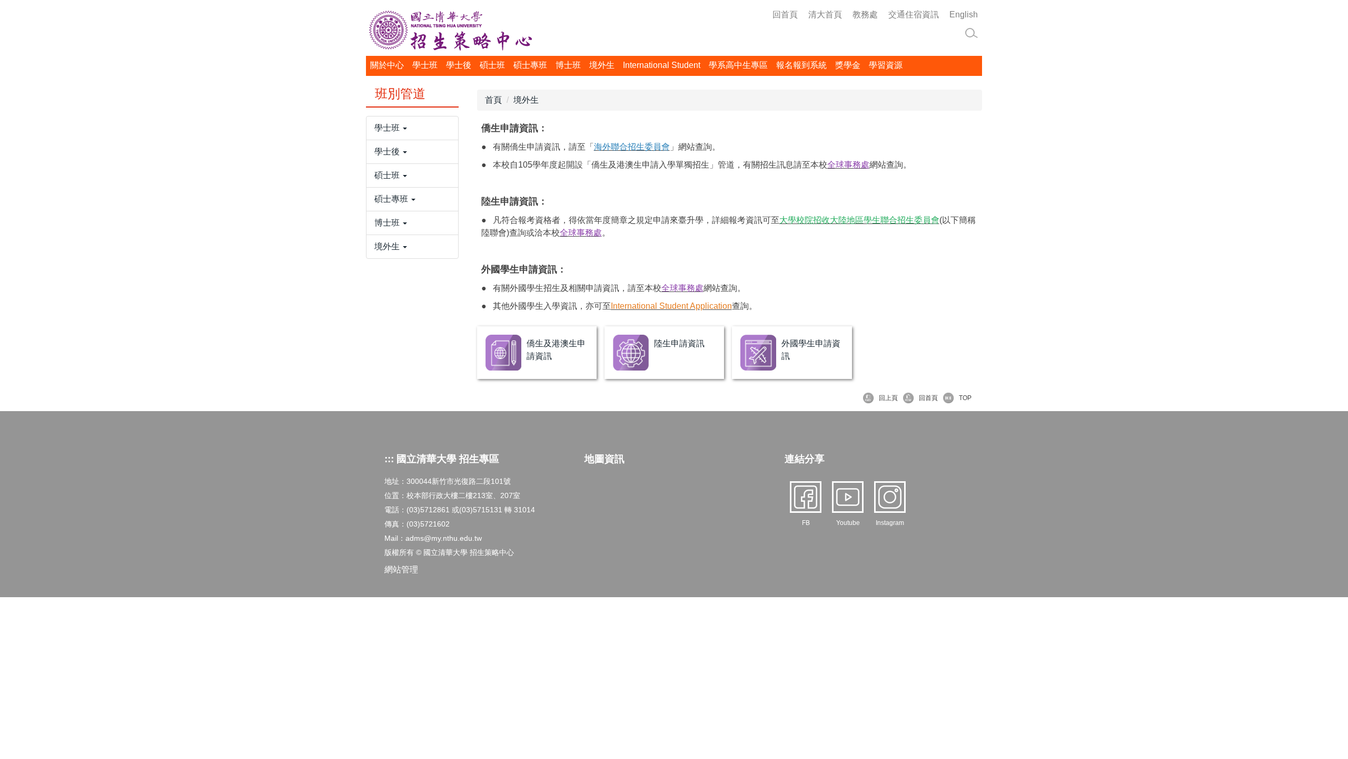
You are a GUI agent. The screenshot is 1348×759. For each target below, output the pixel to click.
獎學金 (847, 65)
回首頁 (785, 14)
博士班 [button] (568, 65)
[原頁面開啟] (503, 353)
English (963, 14)
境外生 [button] (601, 65)
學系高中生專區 (738, 65)
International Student (661, 65)
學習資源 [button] (886, 65)
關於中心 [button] (387, 65)
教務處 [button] (865, 14)
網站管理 (401, 569)
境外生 (526, 99)
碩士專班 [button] (530, 65)
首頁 (493, 99)
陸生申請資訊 (679, 343)
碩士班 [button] (492, 65)
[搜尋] (971, 33)
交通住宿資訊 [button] (913, 14)
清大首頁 (825, 14)
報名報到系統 (801, 65)
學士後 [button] (458, 65)
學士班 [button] (425, 65)
